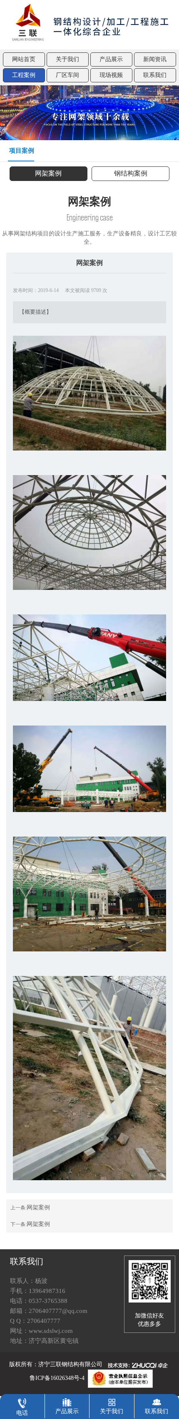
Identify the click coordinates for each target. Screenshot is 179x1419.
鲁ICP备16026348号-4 (57, 1378)
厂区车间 (67, 75)
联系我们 (155, 75)
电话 (22, 1413)
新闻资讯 (155, 59)
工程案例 (23, 75)
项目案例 (21, 150)
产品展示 (111, 59)
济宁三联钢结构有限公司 (70, 1364)
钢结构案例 (130, 173)
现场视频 (111, 75)
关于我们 (67, 59)
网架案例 (48, 173)
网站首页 (23, 59)
